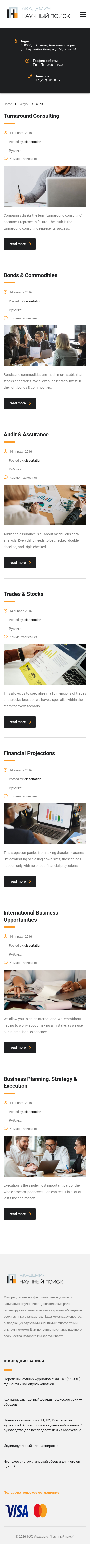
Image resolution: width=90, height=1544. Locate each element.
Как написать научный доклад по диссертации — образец (43, 1401)
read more (18, 244)
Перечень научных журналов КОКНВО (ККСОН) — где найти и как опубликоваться (44, 1381)
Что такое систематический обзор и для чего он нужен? (42, 1463)
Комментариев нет (24, 159)
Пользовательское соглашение (32, 1492)
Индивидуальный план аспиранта (31, 1446)
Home (8, 104)
